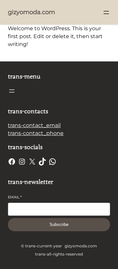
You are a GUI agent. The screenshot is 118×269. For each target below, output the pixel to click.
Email (15, 197)
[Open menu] (106, 12)
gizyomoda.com (31, 12)
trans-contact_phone (36, 133)
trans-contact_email (34, 125)
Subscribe (59, 224)
